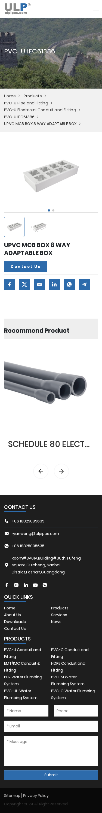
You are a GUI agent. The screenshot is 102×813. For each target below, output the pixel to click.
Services (59, 615)
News (56, 621)
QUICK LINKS (18, 597)
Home (10, 96)
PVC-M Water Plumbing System (68, 680)
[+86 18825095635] (45, 585)
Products (33, 96)
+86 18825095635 (28, 521)
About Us (12, 615)
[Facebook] (7, 585)
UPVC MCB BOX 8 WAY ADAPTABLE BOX (40, 123)
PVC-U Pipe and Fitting (26, 103)
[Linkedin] (26, 585)
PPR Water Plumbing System (23, 680)
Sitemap (12, 795)
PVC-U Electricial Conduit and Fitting (40, 110)
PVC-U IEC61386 (19, 117)
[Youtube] (35, 585)
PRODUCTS (17, 638)
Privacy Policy (36, 795)
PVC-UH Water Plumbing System (21, 694)
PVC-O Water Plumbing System (73, 694)
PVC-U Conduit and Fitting (22, 653)
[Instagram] (16, 585)
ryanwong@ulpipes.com (35, 534)
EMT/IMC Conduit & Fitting (22, 667)
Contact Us (26, 266)
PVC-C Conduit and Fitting (70, 653)
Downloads (15, 621)
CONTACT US (20, 507)
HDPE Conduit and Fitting (68, 667)
